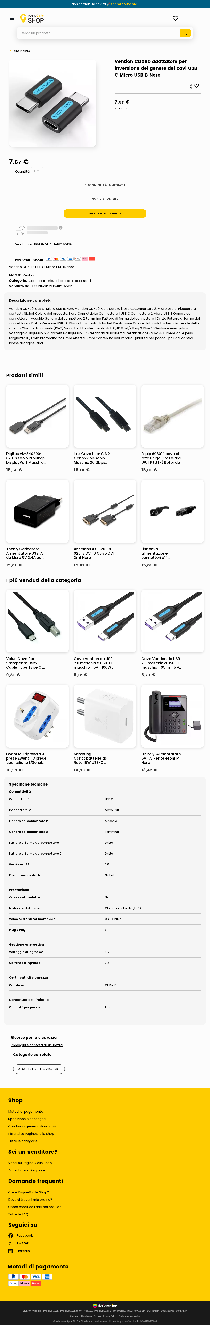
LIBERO (27, 1311)
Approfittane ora (124, 4)
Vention (29, 275)
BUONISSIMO (167, 1311)
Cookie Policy (110, 1316)
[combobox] (105, 33)
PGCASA (88, 1311)
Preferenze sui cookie (129, 1316)
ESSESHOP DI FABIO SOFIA (52, 244)
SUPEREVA (181, 1311)
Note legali (86, 1316)
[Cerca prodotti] (185, 33)
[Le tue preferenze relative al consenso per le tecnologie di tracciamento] (203, 1318)
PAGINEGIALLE (51, 1311)
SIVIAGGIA (139, 1311)
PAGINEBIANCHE (102, 1311)
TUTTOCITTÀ (119, 1311)
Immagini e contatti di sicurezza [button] (37, 1045)
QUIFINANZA (153, 1311)
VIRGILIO (37, 1311)
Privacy (97, 1316)
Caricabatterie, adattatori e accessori (60, 280)
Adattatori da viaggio (39, 1069)
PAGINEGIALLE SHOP (71, 1311)
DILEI (130, 1311)
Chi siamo (75, 1316)
